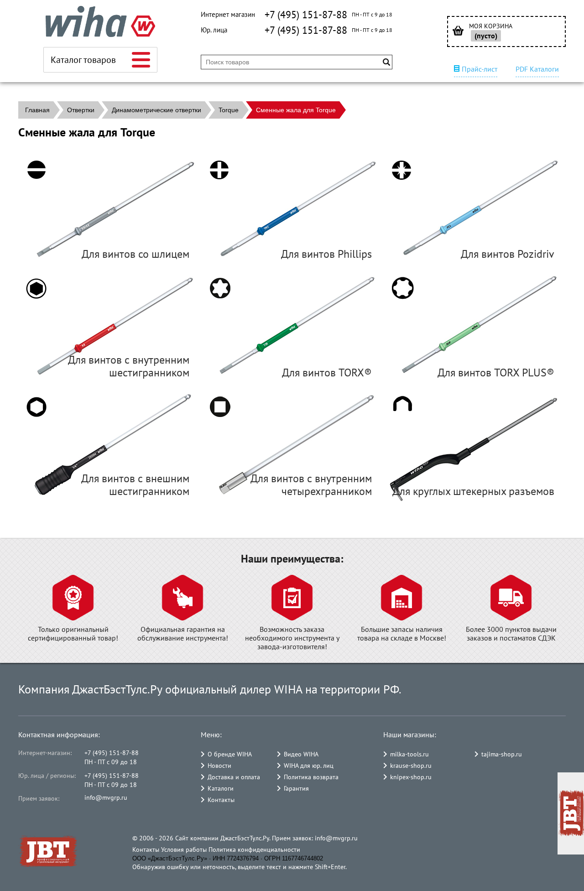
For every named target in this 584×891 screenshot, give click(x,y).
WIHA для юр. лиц (309, 765)
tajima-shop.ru (501, 754)
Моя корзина (490, 26)
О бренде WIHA (230, 754)
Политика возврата (311, 777)
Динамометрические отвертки (156, 110)
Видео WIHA (301, 754)
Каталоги (221, 788)
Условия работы (184, 849)
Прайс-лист (479, 68)
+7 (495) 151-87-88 (306, 14)
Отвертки (80, 110)
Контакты (221, 800)
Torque (229, 110)
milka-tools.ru (409, 754)
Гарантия (296, 788)
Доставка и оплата (234, 777)
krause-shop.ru (411, 765)
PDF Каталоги (537, 68)
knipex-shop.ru (411, 777)
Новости (219, 765)
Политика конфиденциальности (254, 849)
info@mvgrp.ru (105, 797)
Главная (37, 110)
